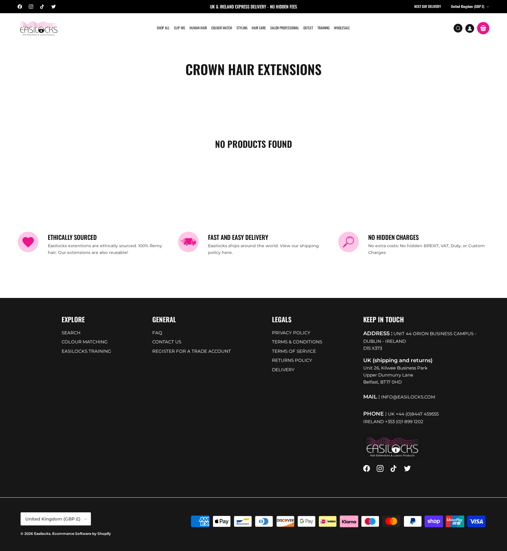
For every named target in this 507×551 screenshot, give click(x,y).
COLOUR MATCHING (85, 342)
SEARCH (71, 332)
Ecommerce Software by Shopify (81, 533)
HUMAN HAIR (198, 27)
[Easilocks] (39, 28)
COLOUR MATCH (221, 27)
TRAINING (323, 27)
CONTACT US (166, 342)
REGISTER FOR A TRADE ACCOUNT (191, 351)
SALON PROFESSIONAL (284, 27)
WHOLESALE (342, 27)
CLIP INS (179, 27)
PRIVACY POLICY (291, 332)
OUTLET (308, 27)
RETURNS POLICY (292, 360)
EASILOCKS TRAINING (86, 351)
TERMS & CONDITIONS (297, 342)
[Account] (469, 28)
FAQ (157, 332)
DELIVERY (283, 369)
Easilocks (42, 533)
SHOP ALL (163, 27)
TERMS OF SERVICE (294, 351)
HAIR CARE (259, 27)
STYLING (241, 27)
